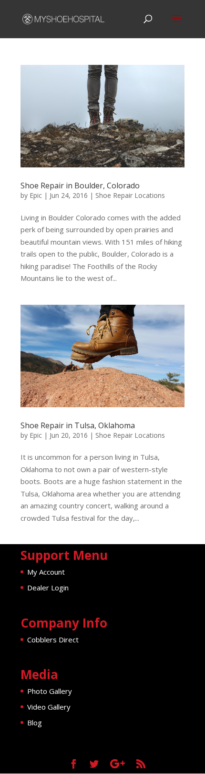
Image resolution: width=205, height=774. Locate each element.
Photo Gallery (49, 691)
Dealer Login (48, 587)
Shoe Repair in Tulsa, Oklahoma (77, 425)
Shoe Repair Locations (130, 195)
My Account (46, 572)
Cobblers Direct (53, 639)
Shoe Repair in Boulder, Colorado (80, 185)
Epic (36, 195)
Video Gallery (49, 707)
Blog (34, 722)
